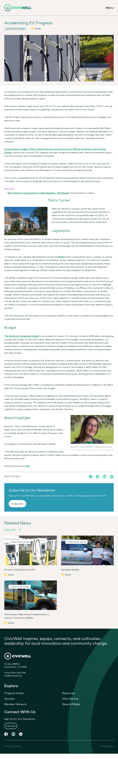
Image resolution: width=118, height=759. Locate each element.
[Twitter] (97, 476)
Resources (68, 693)
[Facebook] (90, 476)
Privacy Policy (107, 746)
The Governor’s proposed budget (22, 335)
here (27, 465)
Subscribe (17, 503)
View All (10, 529)
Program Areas (14, 693)
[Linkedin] (104, 476)
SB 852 (61, 256)
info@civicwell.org (13, 675)
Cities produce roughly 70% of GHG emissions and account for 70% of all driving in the (51, 148)
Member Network (15, 704)
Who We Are (70, 698)
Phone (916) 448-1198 (15, 672)
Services (9, 698)
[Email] (111, 477)
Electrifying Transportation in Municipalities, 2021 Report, (39, 192)
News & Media (71, 704)
